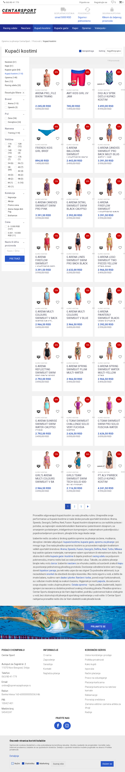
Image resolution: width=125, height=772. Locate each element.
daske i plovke (68, 577)
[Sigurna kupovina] (112, 9)
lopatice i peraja (48, 570)
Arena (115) (13, 103)
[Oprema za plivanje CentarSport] (19, 11)
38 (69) (10, 168)
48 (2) (10, 179)
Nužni (17, 763)
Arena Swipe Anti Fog (15, 210)
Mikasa (118, 549)
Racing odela (13, 85)
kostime (69, 556)
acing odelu (99, 556)
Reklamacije (91, 695)
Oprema (11, 77)
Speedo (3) (13, 107)
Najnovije (12, 197)
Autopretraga (88, 51)
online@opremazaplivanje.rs (16, 685)
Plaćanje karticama (94, 682)
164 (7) (9, 158)
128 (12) (20, 145)
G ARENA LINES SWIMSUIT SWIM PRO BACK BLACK (77, 260)
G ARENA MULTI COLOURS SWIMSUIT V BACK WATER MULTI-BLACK (46, 318)
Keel (104, 549)
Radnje (88, 712)
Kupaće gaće (12, 70)
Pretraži (14, 258)
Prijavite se (98, 626)
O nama (47, 655)
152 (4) (19, 151)
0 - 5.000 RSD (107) (14, 227)
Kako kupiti (90, 664)
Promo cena (13, 205)
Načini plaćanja (92, 673)
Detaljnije (14, 756)
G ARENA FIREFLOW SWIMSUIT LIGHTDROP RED (45, 261)
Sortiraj (102, 51)
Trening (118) (14, 133)
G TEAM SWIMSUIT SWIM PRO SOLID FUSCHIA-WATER (109, 424)
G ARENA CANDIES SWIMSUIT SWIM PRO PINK (46, 205)
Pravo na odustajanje (96, 678)
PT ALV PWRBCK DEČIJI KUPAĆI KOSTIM (108, 478)
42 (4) (20, 171)
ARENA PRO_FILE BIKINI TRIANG (45, 95)
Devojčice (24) (14, 122)
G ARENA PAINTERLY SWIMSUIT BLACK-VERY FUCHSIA (109, 316)
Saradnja (48, 664)
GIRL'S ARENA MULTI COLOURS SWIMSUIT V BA (45, 478)
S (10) (20, 182)
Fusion (80, 549)
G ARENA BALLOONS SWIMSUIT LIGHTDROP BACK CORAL (77, 154)
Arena (63, 549)
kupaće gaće (87, 542)
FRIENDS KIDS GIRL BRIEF (43, 149)
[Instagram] (67, 725)
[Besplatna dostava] (63, 9)
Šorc (9, 81)
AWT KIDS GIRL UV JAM (77, 95)
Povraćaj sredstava (95, 699)
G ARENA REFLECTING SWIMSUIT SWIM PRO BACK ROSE (45, 371)
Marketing (44, 763)
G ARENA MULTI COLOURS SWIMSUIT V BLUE (77, 315)
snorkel (50, 574)
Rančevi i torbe (83, 577)
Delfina (97, 549)
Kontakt (47, 669)
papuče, (101, 581)
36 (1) (20, 163)
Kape (9, 66)
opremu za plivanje (104, 542)
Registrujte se (100, 2)
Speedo (72, 549)
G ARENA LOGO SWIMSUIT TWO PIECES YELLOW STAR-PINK (107, 261)
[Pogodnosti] (87, 9)
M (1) (10, 182)
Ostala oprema (79, 584)
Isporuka (89, 669)
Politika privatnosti (94, 659)
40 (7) (20, 167)
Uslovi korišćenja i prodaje (98, 655)
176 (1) (19, 158)
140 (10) (10, 151)
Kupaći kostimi (14, 74)
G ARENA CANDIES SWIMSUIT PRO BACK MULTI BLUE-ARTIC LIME (109, 152)
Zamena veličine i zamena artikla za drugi (103, 706)
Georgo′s (88, 549)
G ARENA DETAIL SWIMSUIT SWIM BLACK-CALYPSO (77, 205)
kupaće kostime (71, 542)
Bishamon (12, 215)
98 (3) (20, 179)
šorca (54, 563)
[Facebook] (58, 725)
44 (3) (10, 175)
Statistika (29, 763)
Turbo (111, 549)
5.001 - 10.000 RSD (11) (14, 234)
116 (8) (9, 145)
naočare (71, 563)
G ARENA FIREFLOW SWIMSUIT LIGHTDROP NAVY (108, 207)
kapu (120, 563)
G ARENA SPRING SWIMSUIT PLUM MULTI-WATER (77, 369)
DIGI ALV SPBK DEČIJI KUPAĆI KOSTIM (106, 96)
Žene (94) (12, 118)
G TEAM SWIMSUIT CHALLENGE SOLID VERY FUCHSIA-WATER (78, 425)
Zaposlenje (49, 659)
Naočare (10, 62)
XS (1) (11, 186)
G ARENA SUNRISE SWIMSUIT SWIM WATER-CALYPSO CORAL (46, 425)
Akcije (11, 201)
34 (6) (10, 163)
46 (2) (20, 175)
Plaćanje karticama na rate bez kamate (100, 689)
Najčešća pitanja (51, 673)
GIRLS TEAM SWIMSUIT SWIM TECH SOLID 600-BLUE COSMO (77, 480)
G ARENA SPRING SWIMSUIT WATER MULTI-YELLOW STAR (108, 371)
